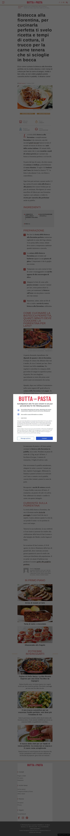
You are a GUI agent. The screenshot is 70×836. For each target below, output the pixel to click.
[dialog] (35, 418)
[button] (35, 418)
